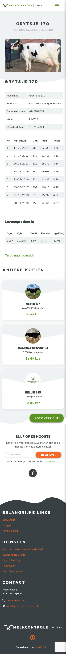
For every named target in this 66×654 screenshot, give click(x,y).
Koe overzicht (46, 418)
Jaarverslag (8, 519)
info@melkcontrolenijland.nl (22, 606)
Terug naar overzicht (20, 255)
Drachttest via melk (13, 571)
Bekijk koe (33, 314)
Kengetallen (9, 565)
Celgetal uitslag (11, 560)
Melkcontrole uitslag (13, 554)
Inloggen (7, 525)
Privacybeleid (10, 530)
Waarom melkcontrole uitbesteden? (22, 549)
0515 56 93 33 (16, 600)
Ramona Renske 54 (33, 348)
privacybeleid (50, 461)
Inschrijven (48, 455)
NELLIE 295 (33, 392)
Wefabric (42, 647)
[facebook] (33, 476)
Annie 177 (33, 303)
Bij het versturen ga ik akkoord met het (31, 461)
